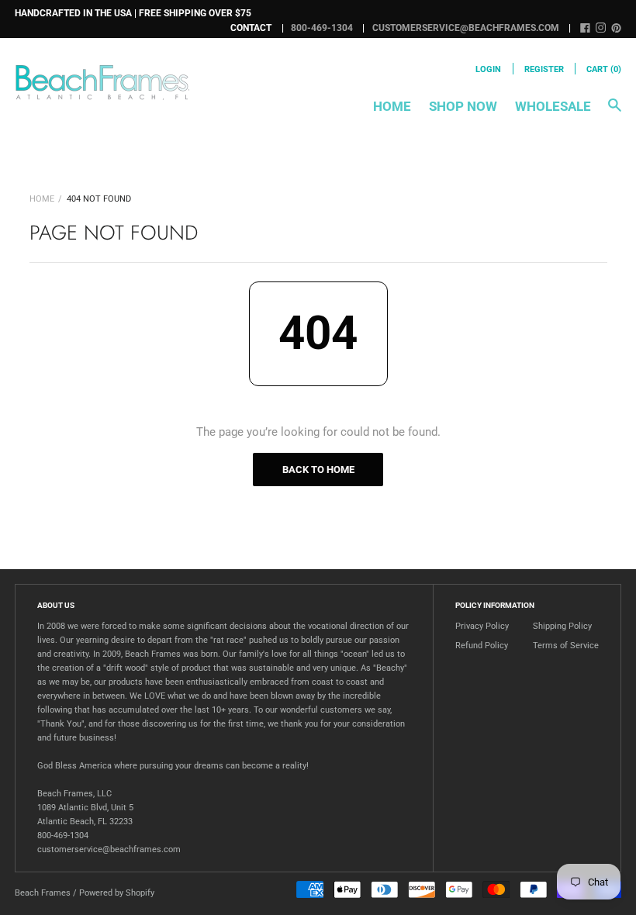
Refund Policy (481, 645)
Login (488, 69)
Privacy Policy (482, 626)
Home (392, 106)
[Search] (614, 112)
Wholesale (553, 106)
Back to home (318, 469)
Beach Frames (43, 893)
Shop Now (463, 106)
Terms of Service (566, 645)
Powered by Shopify (116, 893)
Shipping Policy (562, 626)
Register (544, 69)
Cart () (603, 69)
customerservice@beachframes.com (465, 27)
